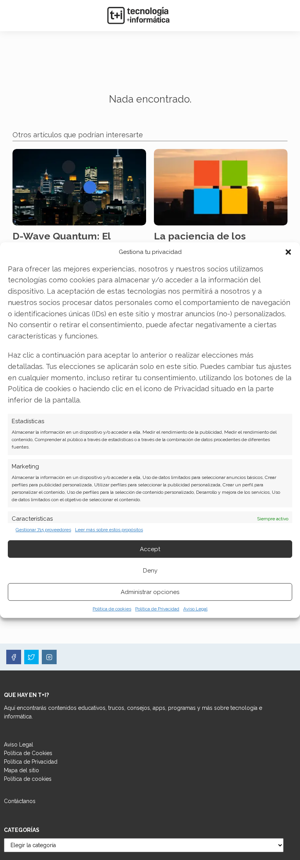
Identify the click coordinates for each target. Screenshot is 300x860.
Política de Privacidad (157, 609)
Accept (150, 549)
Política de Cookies (28, 753)
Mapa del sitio (21, 770)
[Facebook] (13, 657)
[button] (288, 252)
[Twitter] (31, 657)
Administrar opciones (150, 592)
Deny (150, 570)
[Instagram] (49, 657)
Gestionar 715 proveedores (43, 529)
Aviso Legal (195, 609)
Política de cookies (112, 609)
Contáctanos (20, 801)
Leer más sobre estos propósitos (109, 529)
